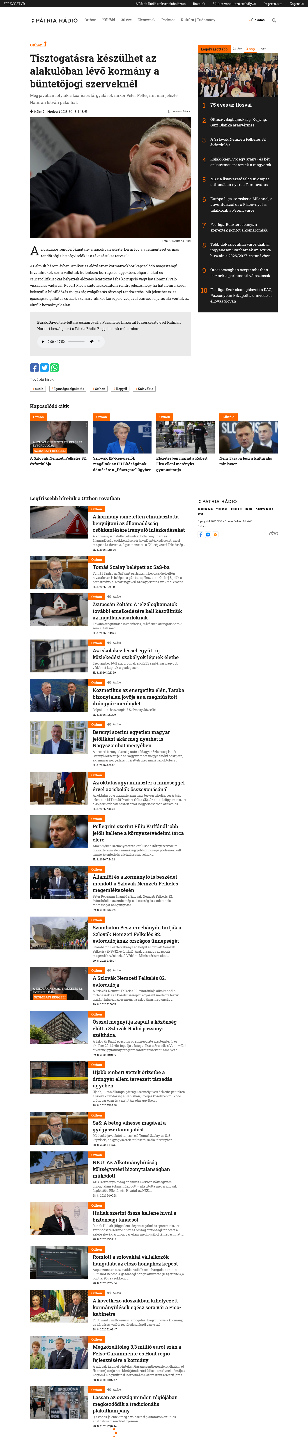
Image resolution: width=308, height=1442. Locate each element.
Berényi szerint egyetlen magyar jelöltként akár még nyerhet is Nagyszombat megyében (131, 739)
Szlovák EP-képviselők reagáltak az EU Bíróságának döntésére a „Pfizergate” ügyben (122, 464)
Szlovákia (145, 389)
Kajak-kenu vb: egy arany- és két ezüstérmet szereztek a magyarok (240, 161)
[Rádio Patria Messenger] (208, 536)
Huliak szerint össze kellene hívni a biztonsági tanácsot (134, 1216)
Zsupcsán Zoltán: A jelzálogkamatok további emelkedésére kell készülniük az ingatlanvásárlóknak (137, 611)
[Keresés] (274, 20)
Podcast (168, 19)
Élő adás (258, 20)
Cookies (201, 526)
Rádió (248, 508)
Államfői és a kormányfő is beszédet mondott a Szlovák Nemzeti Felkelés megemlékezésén (135, 883)
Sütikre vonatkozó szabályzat (234, 4)
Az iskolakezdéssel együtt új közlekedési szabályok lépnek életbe (136, 653)
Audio (117, 596)
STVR (201, 514)
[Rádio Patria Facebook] (201, 536)
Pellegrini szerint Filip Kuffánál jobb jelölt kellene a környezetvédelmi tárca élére (138, 833)
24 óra (237, 48)
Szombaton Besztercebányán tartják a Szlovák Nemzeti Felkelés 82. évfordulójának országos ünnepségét (137, 934)
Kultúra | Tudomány (198, 19)
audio (39, 389)
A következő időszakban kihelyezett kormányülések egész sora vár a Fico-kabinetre (137, 1307)
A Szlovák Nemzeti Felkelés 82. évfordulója (129, 981)
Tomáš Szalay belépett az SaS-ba (131, 567)
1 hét (262, 48)
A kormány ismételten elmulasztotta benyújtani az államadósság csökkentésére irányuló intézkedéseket (139, 523)
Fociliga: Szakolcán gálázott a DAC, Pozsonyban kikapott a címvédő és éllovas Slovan (241, 295)
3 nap (250, 48)
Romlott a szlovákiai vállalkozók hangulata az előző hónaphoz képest (135, 1260)
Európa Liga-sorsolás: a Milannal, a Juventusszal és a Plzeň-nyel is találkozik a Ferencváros (241, 204)
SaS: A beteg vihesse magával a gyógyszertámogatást (129, 1126)
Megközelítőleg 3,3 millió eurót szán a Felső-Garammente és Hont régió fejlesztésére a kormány (137, 1353)
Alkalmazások (264, 508)
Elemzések (147, 19)
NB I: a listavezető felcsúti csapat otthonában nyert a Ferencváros (239, 181)
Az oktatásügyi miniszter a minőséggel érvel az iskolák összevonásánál (139, 786)
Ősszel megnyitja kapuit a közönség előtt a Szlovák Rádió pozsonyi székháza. (135, 1028)
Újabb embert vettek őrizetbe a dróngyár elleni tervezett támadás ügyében (132, 1079)
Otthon (91, 19)
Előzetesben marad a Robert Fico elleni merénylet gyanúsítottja (181, 464)
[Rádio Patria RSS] (215, 536)
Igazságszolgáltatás (69, 389)
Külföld (108, 19)
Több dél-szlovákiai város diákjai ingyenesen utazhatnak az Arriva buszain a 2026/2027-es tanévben (240, 250)
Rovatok (199, 4)
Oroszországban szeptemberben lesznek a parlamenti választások (240, 272)
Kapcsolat (297, 4)
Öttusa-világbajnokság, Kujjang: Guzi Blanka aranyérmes (238, 122)
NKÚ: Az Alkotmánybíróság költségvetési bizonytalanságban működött (131, 1169)
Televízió (236, 508)
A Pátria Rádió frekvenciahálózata (161, 4)
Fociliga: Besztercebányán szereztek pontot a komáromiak (239, 227)
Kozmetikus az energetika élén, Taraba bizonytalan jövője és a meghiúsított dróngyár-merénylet (138, 697)
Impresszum (273, 4)
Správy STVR (14, 4)
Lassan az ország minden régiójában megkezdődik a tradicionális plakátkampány (135, 1404)
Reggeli (121, 389)
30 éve (126, 19)
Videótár (221, 508)
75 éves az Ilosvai (231, 104)
